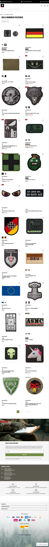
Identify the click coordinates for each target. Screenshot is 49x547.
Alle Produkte (5, 21)
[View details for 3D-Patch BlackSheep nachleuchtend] (34, 226)
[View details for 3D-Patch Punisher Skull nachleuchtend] (11, 353)
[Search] (2, 9)
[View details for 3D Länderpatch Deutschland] (34, 33)
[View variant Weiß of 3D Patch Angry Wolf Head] (29, 107)
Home (1, 14)
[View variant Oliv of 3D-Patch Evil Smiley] (29, 76)
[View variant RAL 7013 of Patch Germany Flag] (29, 270)
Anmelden (24, 454)
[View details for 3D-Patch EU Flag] (11, 291)
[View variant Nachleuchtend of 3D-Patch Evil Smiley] (26, 76)
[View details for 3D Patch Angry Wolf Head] (34, 95)
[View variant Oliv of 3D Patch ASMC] (29, 333)
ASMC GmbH (28, 534)
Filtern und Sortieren (43, 544)
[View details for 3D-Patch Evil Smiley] (34, 64)
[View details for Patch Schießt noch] (11, 322)
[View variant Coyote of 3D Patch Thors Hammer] (26, 302)
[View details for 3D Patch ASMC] (34, 322)
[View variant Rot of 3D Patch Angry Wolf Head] (26, 107)
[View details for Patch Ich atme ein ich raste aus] (34, 193)
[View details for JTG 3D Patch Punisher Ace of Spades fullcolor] (11, 128)
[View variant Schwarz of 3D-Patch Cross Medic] (5, 173)
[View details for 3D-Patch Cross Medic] (11, 162)
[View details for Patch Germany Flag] (34, 258)
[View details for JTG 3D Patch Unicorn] (34, 353)
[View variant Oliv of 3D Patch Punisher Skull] (3, 44)
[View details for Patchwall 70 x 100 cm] (11, 64)
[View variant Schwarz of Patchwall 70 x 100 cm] (5, 76)
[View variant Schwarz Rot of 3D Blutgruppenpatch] (29, 140)
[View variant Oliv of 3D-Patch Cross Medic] (3, 173)
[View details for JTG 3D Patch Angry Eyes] (11, 193)
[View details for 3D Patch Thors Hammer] (34, 291)
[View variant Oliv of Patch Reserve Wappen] (3, 237)
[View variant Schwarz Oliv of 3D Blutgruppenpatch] (26, 140)
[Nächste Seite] (31, 411)
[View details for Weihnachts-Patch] (34, 162)
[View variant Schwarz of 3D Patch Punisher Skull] (5, 44)
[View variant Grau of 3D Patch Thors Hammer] (29, 302)
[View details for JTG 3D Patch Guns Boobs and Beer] (11, 95)
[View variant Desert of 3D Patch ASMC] (26, 333)
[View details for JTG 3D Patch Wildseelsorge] (11, 386)
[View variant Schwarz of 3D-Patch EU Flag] (5, 302)
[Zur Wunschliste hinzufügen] (19, 25)
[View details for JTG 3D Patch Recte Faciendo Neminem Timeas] (11, 258)
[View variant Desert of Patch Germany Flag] (26, 270)
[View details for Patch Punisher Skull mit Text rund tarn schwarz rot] (34, 386)
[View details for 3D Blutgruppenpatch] (34, 128)
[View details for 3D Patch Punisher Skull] (11, 33)
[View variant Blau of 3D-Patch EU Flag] (3, 302)
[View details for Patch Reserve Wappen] (11, 226)
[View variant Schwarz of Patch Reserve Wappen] (5, 237)
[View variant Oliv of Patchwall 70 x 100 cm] (3, 76)
